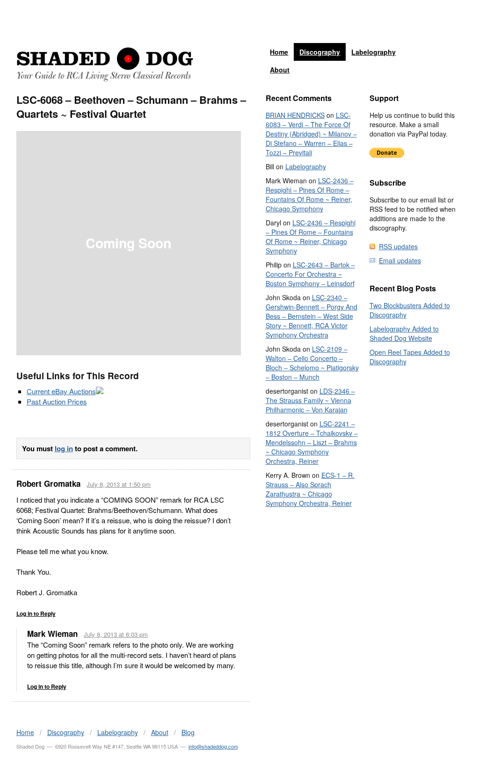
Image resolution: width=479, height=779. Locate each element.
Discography (319, 52)
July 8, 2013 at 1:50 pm (119, 484)
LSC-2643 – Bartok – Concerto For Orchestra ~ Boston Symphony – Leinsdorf (310, 274)
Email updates (400, 260)
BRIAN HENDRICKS (295, 115)
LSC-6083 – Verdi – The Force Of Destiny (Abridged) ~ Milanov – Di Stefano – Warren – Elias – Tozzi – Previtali (311, 133)
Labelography (373, 52)
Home (279, 52)
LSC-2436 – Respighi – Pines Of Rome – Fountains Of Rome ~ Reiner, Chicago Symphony (310, 194)
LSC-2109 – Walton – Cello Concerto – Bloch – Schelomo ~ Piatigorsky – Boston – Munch (312, 363)
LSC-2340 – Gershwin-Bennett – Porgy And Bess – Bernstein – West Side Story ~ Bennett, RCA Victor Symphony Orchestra (311, 316)
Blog (188, 732)
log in (64, 448)
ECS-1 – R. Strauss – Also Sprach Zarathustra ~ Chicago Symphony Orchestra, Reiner (310, 489)
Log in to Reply (36, 613)
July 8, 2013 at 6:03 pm (116, 634)
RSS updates (398, 246)
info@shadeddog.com (213, 746)
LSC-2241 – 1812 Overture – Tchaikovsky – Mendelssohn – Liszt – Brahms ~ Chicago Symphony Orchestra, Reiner (312, 442)
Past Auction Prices (57, 401)
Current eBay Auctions (61, 391)
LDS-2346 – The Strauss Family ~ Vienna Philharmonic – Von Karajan (310, 400)
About (280, 69)
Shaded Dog (104, 64)
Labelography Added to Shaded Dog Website (404, 333)
